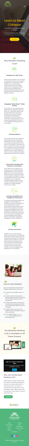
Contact (9, 426)
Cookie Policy (14, 431)
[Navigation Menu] (24, 6)
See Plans (14, 39)
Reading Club (19, 426)
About (9, 423)
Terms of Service (20, 428)
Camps (9, 428)
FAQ (20, 430)
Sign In (9, 430)
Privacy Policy (9, 424)
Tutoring (20, 423)
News (19, 424)
